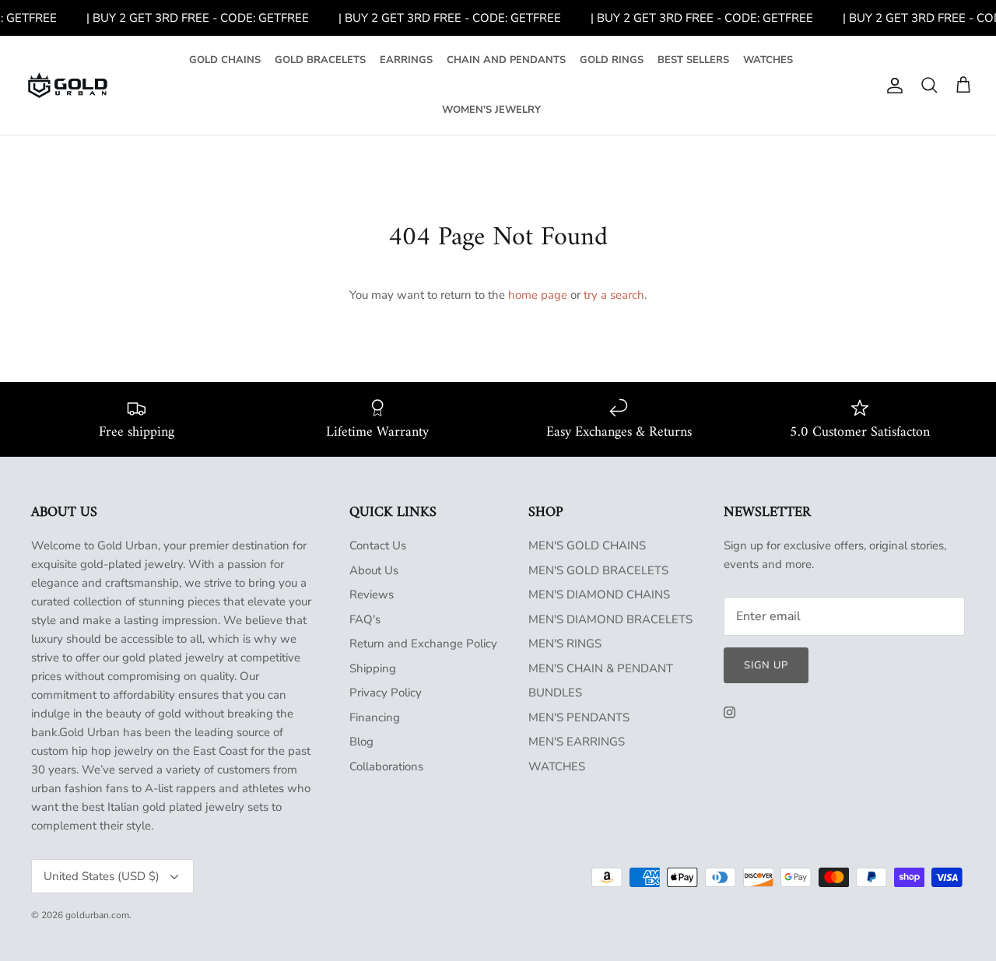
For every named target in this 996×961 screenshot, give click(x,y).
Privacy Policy (385, 692)
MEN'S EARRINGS (576, 741)
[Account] (891, 85)
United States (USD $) (102, 876)
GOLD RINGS (612, 60)
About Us (373, 570)
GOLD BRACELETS (320, 60)
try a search (614, 295)
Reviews (371, 594)
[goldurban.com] (67, 85)
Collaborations (386, 766)
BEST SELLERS (693, 60)
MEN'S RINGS (564, 643)
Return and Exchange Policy (423, 643)
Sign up (766, 665)
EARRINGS (406, 60)
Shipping (372, 668)
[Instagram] (729, 712)
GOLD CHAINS (225, 60)
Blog (361, 741)
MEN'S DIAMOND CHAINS (599, 594)
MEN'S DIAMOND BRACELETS (610, 619)
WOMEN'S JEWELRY (491, 110)
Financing (374, 717)
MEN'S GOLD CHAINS (587, 545)
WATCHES (768, 60)
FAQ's (365, 619)
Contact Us (377, 545)
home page (537, 295)
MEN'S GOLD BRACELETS (598, 570)
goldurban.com (97, 915)
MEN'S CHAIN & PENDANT (600, 668)
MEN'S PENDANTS (579, 717)
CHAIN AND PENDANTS (506, 60)
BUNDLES (555, 692)
